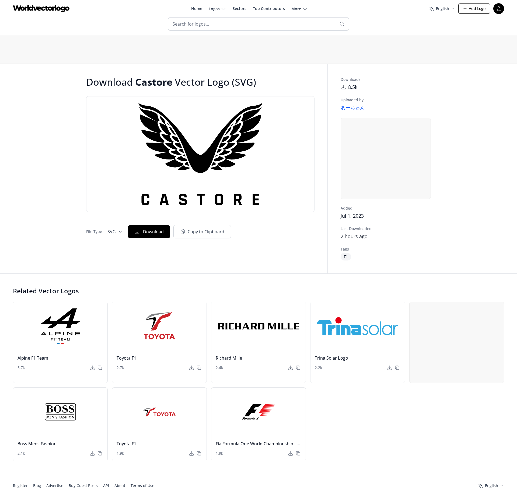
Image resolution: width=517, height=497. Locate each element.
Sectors (239, 8)
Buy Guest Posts (83, 485)
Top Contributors (269, 8)
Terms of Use (142, 485)
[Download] (92, 367)
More (296, 8)
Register (20, 485)
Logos (214, 8)
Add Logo (477, 8)
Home (196, 8)
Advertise (54, 485)
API (106, 485)
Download (153, 232)
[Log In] (498, 8)
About (119, 485)
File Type (94, 231)
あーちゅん (353, 107)
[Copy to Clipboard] (100, 367)
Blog (37, 485)
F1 (346, 256)
